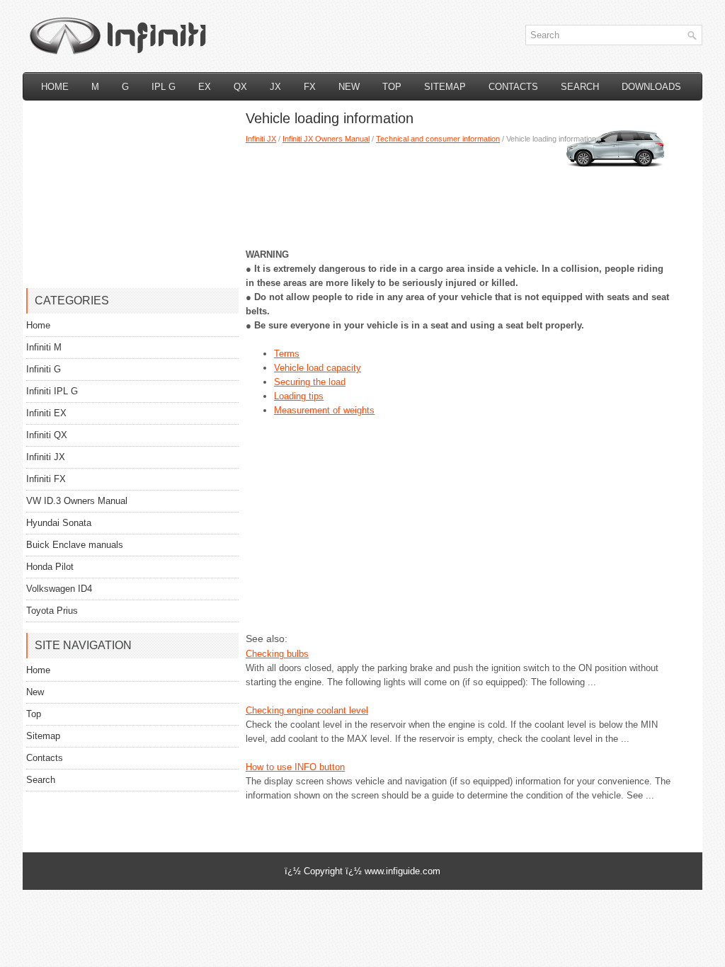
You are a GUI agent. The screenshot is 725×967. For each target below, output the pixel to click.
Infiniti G (43, 369)
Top (391, 86)
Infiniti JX (261, 139)
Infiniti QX (46, 435)
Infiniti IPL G (52, 391)
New (349, 86)
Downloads (651, 86)
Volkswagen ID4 (59, 588)
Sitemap (445, 86)
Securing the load (310, 382)
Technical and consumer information (438, 139)
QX (240, 86)
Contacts (513, 86)
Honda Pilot (50, 566)
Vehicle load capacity (317, 367)
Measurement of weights (324, 410)
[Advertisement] (458, 191)
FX (310, 86)
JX (275, 86)
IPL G (164, 86)
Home (55, 86)
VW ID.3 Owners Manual (76, 501)
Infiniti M (44, 347)
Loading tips (299, 396)
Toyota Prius (52, 610)
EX (204, 86)
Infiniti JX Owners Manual (326, 139)
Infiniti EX (46, 413)
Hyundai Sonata (58, 522)
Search (580, 86)
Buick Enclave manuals (74, 544)
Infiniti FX (46, 479)
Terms (286, 353)
